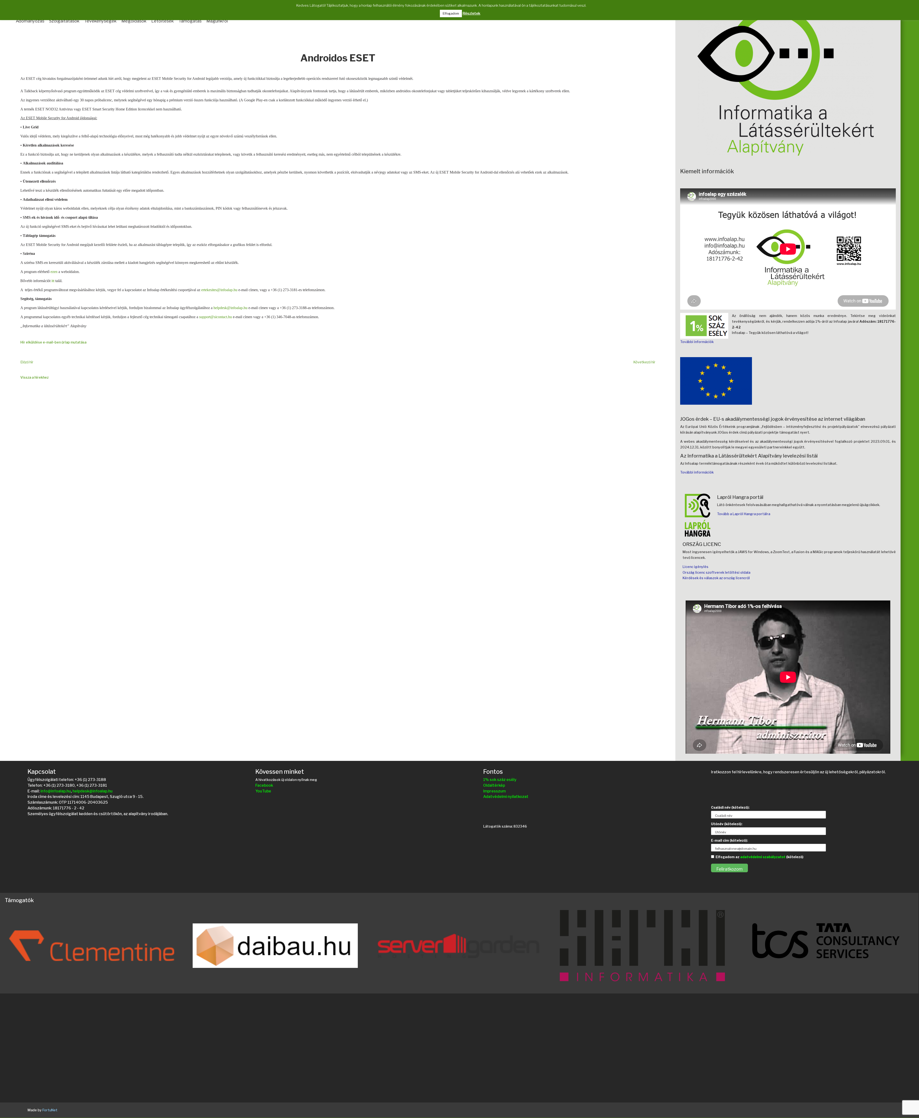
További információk (697, 342)
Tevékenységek (100, 20)
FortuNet (49, 1110)
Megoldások (133, 20)
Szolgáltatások (64, 20)
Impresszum (494, 791)
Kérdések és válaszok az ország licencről (716, 578)
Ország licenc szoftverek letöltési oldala (716, 572)
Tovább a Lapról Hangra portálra (743, 514)
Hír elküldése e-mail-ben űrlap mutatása (53, 342)
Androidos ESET (337, 58)
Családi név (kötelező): (730, 807)
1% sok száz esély (499, 779)
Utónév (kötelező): (726, 824)
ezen (53, 272)
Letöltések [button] (162, 20)
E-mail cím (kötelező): (729, 840)
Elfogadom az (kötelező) (759, 857)
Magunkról (217, 20)
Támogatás (190, 20)
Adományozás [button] (30, 20)
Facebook (264, 785)
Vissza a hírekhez (34, 377)
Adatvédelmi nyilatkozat (505, 796)
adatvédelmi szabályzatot (762, 857)
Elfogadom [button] (451, 13)
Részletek (471, 13)
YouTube (263, 791)
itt (52, 281)
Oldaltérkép (494, 785)
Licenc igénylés (695, 567)
